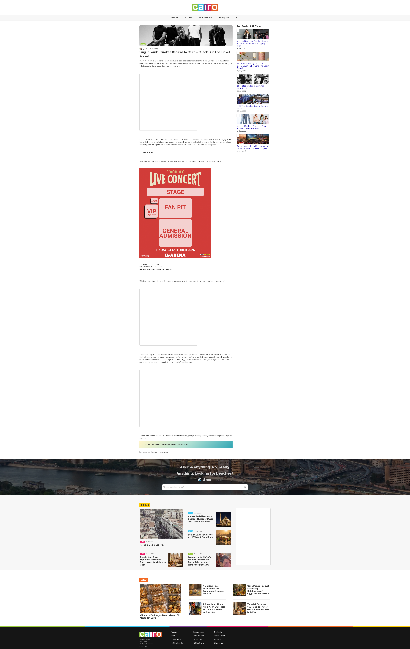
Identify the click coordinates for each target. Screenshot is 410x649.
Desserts (217, 639)
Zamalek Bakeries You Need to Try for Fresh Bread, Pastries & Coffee (258, 608)
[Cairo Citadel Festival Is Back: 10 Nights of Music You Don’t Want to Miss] (223, 519)
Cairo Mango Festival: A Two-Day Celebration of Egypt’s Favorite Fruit (258, 590)
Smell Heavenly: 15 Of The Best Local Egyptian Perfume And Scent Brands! (253, 65)
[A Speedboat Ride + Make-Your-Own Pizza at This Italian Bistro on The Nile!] (195, 608)
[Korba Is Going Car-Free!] (161, 524)
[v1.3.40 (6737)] (150, 634)
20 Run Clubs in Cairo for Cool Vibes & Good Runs (201, 536)
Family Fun (224, 18)
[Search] (245, 487)
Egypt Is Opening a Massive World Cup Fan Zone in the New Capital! (253, 147)
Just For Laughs (177, 643)
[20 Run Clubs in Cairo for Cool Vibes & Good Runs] (223, 537)
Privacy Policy (143, 646)
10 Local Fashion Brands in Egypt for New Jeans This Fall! (252, 127)
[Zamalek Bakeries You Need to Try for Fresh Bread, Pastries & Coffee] (239, 608)
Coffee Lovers (219, 636)
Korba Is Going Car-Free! (152, 545)
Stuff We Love (205, 18)
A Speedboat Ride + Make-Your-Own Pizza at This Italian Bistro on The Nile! (214, 608)
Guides (188, 18)
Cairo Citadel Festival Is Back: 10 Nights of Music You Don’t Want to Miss (200, 519)
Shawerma (218, 643)
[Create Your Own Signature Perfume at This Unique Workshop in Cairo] (175, 560)
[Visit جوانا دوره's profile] (140, 49)
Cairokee (177, 61)
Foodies (174, 18)
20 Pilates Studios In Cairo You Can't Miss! (250, 87)
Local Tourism (198, 636)
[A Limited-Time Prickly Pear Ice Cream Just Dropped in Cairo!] (195, 590)
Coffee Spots (176, 639)
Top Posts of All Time (249, 26)
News (173, 636)
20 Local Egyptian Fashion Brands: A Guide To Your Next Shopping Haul (252, 43)
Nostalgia (218, 632)
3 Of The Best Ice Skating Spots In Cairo (253, 107)
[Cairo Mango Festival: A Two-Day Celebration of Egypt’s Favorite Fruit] (239, 590)
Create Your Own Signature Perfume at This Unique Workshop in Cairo (153, 561)
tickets (165, 161)
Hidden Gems (198, 643)
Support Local (198, 632)
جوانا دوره (145, 49)
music (164, 444)
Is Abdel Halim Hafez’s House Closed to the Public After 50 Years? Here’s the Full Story (199, 561)
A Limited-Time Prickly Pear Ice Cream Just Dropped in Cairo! (213, 590)
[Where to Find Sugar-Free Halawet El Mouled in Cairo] (160, 598)
